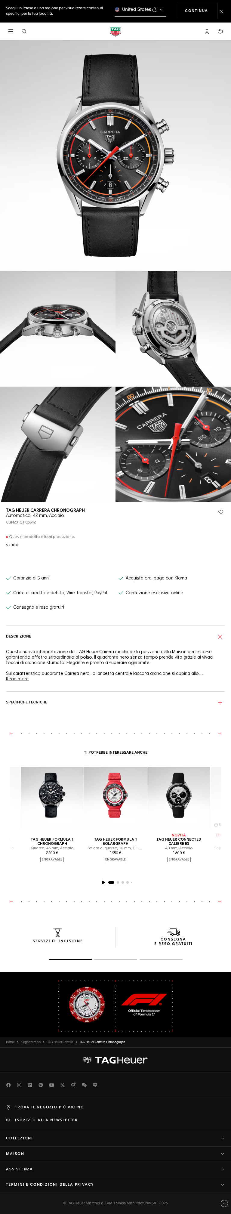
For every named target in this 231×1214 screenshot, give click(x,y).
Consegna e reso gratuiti (38, 607)
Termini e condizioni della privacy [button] (50, 1185)
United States (136, 9)
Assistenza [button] (19, 1169)
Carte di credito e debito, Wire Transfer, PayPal (60, 593)
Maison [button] (15, 1154)
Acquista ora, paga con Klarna (156, 578)
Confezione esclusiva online (154, 593)
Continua (201, 11)
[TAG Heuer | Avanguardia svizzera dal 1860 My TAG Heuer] (115, 1060)
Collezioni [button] (19, 1138)
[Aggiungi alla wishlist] (221, 512)
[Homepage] (115, 31)
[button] (207, 31)
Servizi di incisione (58, 941)
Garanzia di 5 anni (31, 578)
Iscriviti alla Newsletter (46, 1120)
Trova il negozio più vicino (49, 1107)
